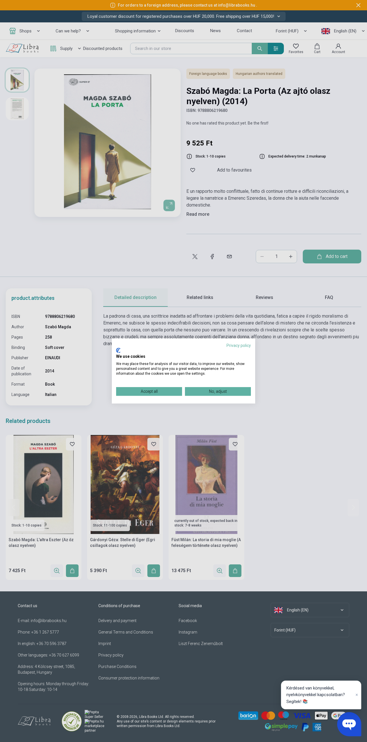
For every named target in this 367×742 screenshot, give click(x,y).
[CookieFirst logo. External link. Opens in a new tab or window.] (118, 350)
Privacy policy (239, 345)
